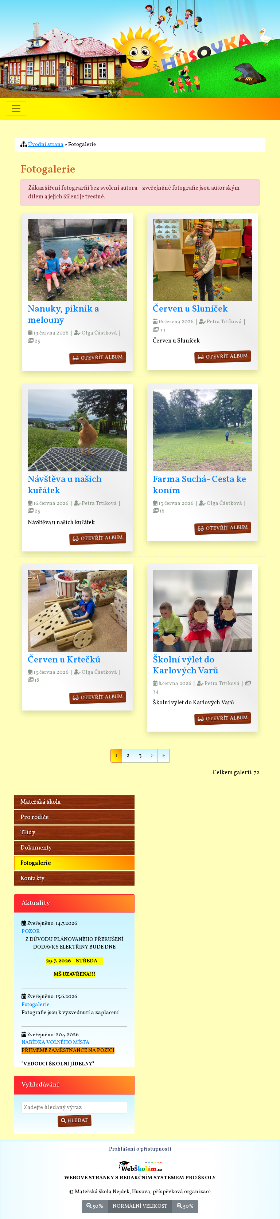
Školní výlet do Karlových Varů (185, 666)
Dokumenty (36, 848)
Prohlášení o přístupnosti (140, 1149)
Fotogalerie (35, 863)
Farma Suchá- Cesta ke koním (199, 485)
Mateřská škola (40, 802)
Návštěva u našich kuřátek (65, 485)
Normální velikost (140, 1206)
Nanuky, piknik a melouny (63, 315)
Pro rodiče (34, 818)
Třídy (27, 833)
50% (97, 1206)
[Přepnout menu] (16, 108)
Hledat (77, 1121)
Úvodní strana (45, 144)
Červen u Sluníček (190, 309)
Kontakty (32, 879)
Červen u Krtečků (64, 660)
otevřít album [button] (100, 358)
